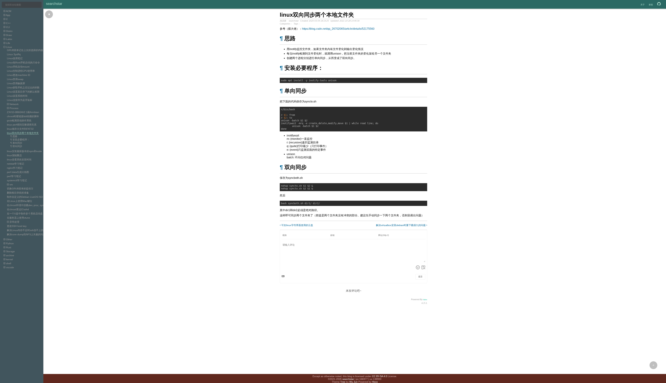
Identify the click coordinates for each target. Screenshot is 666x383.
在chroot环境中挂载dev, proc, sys (25, 205)
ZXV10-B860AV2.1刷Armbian (23, 112)
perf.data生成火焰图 (18, 172)
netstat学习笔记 (15, 163)
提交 (420, 276)
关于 (643, 4)
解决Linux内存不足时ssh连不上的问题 (27, 230)
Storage (10, 251)
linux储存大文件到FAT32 (20, 128)
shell (8, 263)
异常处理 (14, 221)
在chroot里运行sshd (18, 209)
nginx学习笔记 (15, 167)
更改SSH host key (17, 226)
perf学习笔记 (14, 176)
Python (9, 243)
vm (11, 184)
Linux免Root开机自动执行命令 (23, 62)
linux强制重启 (14, 155)
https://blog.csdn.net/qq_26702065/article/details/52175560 (338, 28)
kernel (9, 259)
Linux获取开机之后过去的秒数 (23, 87)
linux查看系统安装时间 (19, 159)
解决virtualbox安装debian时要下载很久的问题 (401, 225)
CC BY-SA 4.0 (379, 376)
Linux (8, 47)
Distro (8, 31)
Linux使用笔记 (15, 58)
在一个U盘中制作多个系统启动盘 (25, 213)
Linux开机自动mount (18, 66)
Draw (8, 35)
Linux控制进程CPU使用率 (21, 70)
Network (14, 104)
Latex (8, 39)
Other (8, 239)
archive (9, 255)
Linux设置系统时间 (17, 95)
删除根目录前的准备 (18, 192)
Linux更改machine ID (18, 75)
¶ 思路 (13, 136)
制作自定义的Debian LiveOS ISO (25, 196)
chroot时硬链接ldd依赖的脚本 (23, 116)
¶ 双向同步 (16, 146)
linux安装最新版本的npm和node (24, 151)
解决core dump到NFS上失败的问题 (26, 234)
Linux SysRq (14, 54)
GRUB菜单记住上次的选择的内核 (25, 50)
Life (7, 43)
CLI (7, 27)
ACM (8, 11)
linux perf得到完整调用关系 (21, 124)
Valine (425, 300)
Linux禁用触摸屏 (16, 83)
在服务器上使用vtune (18, 217)
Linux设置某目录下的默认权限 (23, 91)
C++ (8, 23)
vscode (9, 267)
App (7, 15)
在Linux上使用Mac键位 (19, 201)
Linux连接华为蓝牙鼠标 (19, 100)
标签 (651, 4)
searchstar (54, 4)
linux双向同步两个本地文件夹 (23, 133)
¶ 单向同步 (16, 142)
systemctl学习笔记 (17, 180)
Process (13, 108)
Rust (8, 247)
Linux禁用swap (15, 79)
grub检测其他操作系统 (19, 120)
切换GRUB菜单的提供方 (20, 188)
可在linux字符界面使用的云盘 (297, 225)
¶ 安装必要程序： (19, 139)
